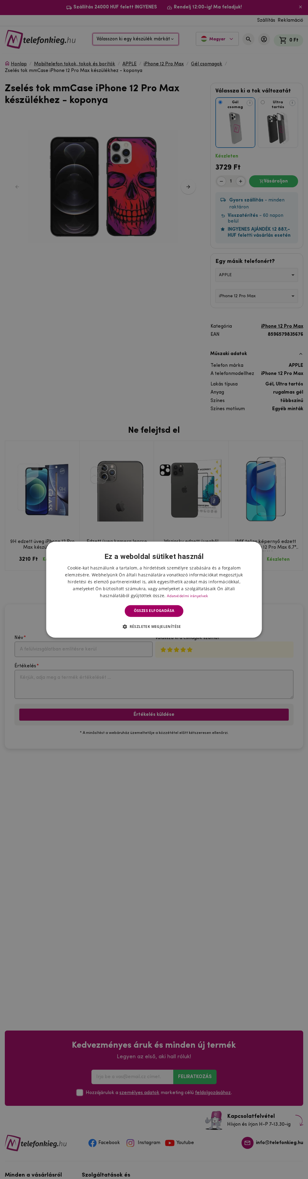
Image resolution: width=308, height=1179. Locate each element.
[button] (154, 626)
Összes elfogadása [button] (154, 610)
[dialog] (154, 589)
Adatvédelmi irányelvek (187, 596)
